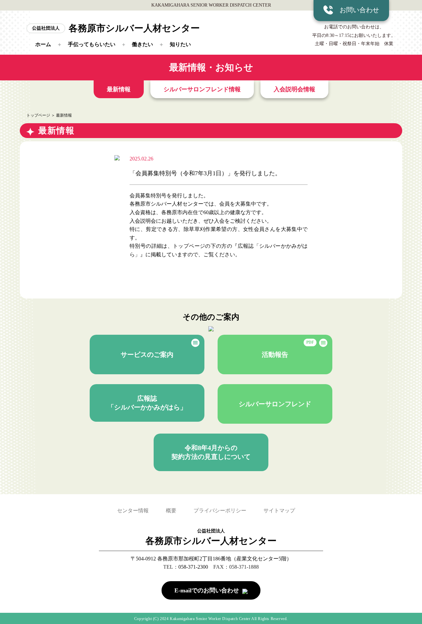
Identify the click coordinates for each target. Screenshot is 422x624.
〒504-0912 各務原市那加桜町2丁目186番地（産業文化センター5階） (211, 558)
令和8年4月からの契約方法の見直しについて (211, 452)
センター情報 (133, 510)
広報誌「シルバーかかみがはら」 (147, 403)
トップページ (38, 115)
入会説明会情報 (294, 89)
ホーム (43, 44)
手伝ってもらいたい (91, 44)
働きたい (142, 44)
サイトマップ (279, 510)
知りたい (180, 44)
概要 (171, 510)
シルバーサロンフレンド (275, 404)
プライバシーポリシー (220, 510)
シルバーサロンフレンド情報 (202, 89)
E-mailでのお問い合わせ (206, 590)
